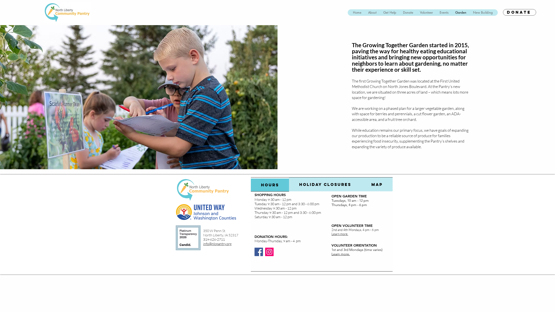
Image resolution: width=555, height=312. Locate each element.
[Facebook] (259, 252)
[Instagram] (269, 252)
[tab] (270, 184)
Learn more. (340, 254)
